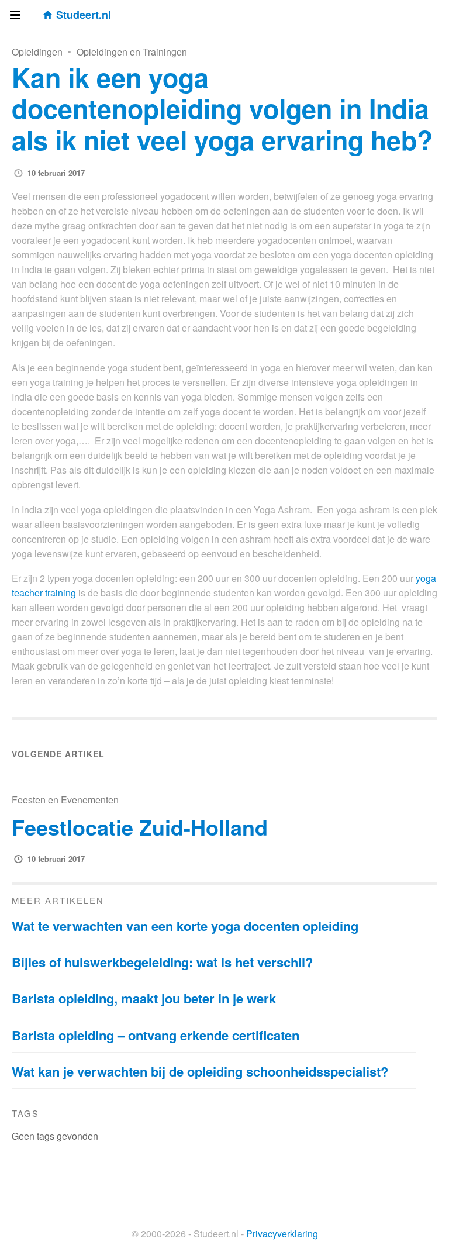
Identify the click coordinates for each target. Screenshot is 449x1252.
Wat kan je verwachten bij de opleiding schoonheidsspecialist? (200, 1071)
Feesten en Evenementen (65, 799)
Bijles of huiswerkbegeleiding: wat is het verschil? (162, 962)
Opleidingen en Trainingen (132, 51)
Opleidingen (37, 51)
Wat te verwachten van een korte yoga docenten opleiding (185, 925)
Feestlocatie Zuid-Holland (140, 827)
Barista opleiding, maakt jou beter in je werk (144, 998)
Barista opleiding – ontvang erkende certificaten (155, 1035)
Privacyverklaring (282, 1233)
